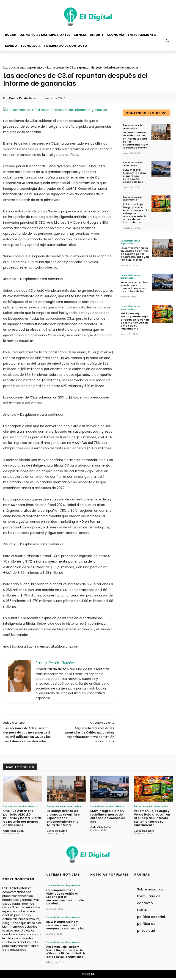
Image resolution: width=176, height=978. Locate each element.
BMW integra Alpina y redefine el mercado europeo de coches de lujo (135, 176)
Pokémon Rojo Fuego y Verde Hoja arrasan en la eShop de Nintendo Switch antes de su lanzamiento (135, 213)
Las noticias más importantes (23, 67)
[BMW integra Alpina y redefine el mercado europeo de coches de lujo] (160, 169)
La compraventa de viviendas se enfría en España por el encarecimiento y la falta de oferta (135, 140)
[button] (168, 40)
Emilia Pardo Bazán (23, 98)
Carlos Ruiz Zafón (13, 830)
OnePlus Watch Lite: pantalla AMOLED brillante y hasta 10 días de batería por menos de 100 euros (22, 818)
